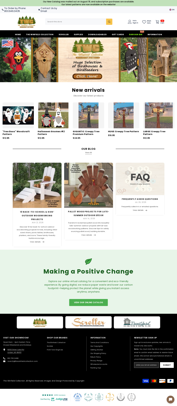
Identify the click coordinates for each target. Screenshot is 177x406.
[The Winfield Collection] (39, 322)
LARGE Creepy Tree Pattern (154, 133)
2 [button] (88, 76)
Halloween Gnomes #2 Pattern (51, 133)
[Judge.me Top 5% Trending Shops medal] (131, 397)
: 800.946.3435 (15, 10)
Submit (167, 365)
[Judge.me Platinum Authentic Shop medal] (88, 397)
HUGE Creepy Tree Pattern (123, 131)
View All (88, 152)
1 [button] (85, 76)
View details (35, 242)
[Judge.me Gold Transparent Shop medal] (110, 397)
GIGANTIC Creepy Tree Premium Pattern (86, 133)
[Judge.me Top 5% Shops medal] (121, 397)
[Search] (78, 22)
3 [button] (92, 76)
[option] (88, 59)
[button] (16, 60)
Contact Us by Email (49, 10)
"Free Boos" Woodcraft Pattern (16, 133)
